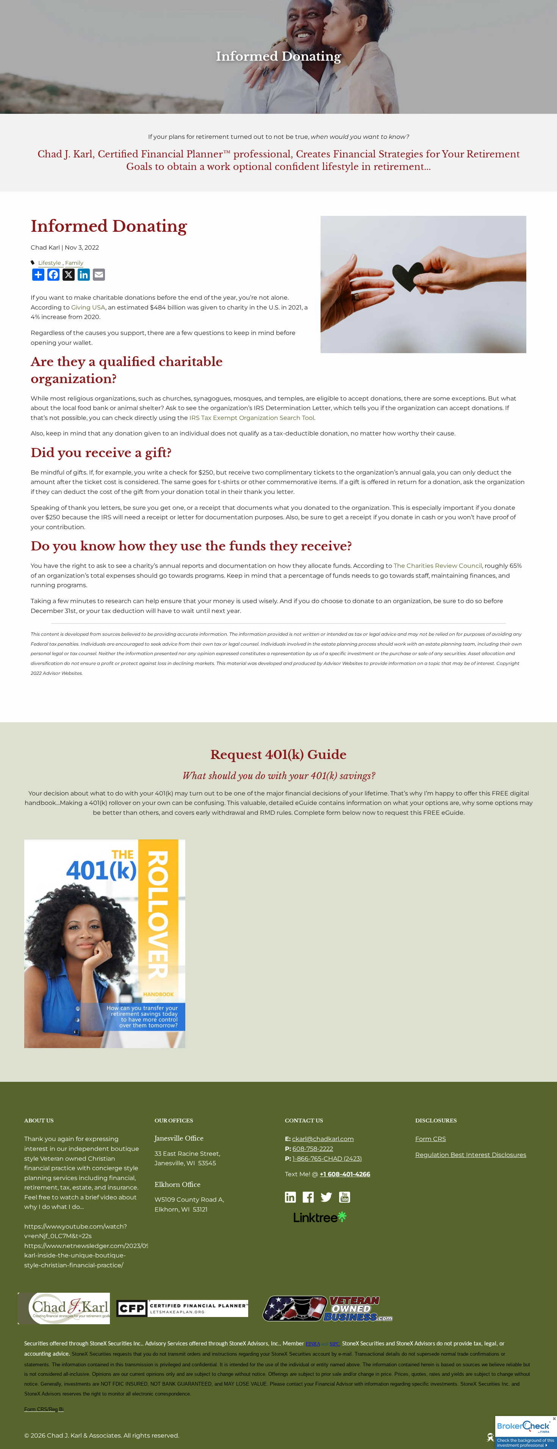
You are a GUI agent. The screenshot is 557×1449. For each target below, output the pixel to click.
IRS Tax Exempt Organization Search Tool (251, 417)
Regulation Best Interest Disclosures (470, 1154)
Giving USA (88, 307)
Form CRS (430, 1139)
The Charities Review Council (438, 565)
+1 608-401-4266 (345, 1174)
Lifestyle (49, 262)
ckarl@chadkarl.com (323, 1139)
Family (74, 262)
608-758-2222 (313, 1148)
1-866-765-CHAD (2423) (327, 1158)
